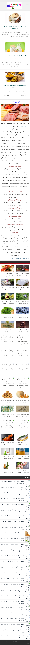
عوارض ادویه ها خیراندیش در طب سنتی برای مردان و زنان (23, 354)
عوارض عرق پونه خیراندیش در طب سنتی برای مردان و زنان (7, 457)
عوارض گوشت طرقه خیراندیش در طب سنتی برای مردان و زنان (22, 415)
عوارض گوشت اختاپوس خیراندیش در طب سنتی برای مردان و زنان (22, 385)
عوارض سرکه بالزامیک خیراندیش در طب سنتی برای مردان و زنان (22, 274)
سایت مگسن (23, 126)
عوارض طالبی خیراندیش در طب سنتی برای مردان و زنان (22, 368)
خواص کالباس (15, 101)
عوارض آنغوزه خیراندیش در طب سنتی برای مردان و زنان (7, 330)
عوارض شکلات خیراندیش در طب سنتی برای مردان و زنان (22, 330)
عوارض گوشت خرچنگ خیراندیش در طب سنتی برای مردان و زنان (7, 275)
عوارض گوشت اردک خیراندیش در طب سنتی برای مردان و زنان (7, 426)
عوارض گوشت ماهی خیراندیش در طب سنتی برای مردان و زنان (22, 443)
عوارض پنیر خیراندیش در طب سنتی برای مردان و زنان (22, 288)
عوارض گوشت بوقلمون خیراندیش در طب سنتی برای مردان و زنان (22, 343)
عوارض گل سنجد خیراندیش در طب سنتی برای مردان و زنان (7, 415)
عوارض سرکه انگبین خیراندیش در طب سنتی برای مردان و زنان (22, 457)
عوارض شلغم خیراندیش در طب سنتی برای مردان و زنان (7, 288)
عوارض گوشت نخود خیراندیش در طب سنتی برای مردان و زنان (7, 384)
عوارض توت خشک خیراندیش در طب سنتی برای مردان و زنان (7, 401)
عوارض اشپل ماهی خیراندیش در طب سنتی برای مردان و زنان (7, 443)
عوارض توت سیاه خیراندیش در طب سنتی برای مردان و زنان (7, 368)
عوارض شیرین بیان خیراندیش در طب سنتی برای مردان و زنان (22, 426)
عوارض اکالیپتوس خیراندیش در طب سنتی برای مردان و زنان (7, 471)
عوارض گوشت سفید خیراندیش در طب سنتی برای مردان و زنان (22, 471)
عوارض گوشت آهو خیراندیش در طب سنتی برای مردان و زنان (7, 354)
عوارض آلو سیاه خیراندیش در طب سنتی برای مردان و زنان (22, 316)
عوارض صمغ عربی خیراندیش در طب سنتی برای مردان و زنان (7, 340)
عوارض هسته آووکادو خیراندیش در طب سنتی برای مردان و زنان (7, 302)
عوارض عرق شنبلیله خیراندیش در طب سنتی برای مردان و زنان (7, 316)
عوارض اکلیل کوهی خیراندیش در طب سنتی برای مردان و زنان (22, 302)
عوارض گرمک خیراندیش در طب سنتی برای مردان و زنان (22, 401)
